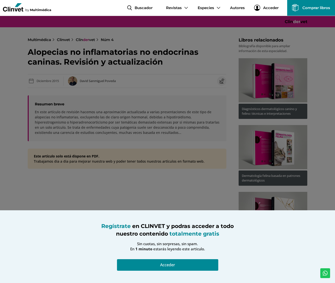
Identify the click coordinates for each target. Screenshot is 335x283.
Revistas (174, 7)
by (38, 10)
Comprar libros (316, 7)
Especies (206, 7)
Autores (237, 7)
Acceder (271, 7)
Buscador (144, 7)
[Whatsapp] (325, 273)
